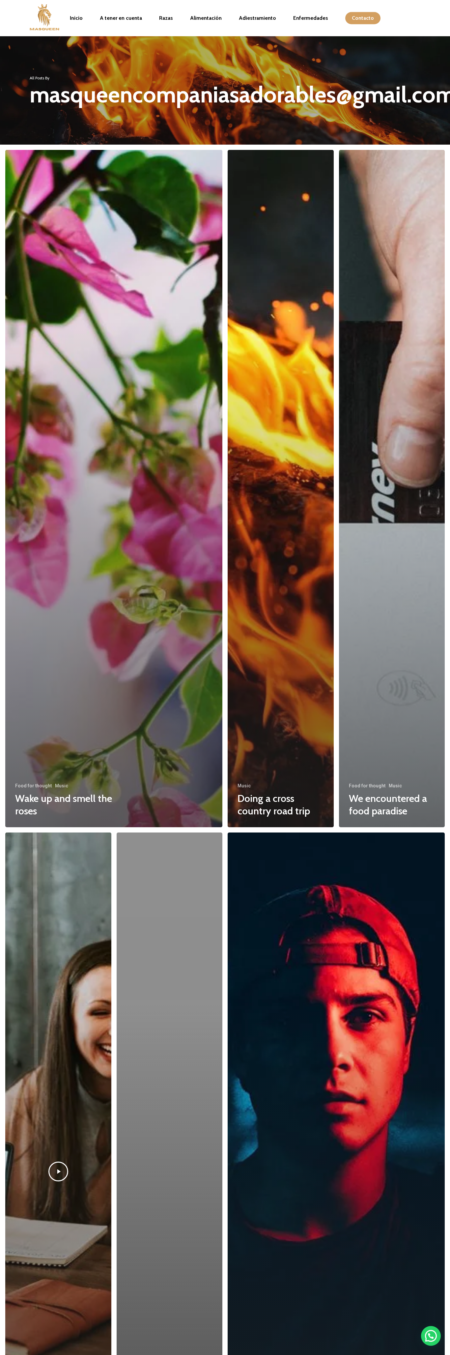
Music (61, 785)
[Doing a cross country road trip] (281, 489)
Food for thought (33, 785)
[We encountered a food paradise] (392, 489)
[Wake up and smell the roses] (113, 489)
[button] (431, 1336)
